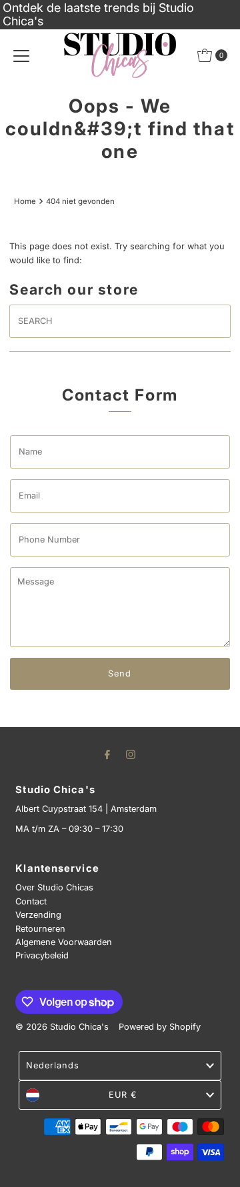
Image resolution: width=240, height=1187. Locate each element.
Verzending (38, 915)
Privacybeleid (42, 955)
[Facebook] (107, 753)
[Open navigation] (21, 55)
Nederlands (52, 1065)
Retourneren (40, 929)
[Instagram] (130, 753)
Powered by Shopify (160, 1027)
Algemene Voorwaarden (63, 942)
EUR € (123, 1095)
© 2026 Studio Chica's (62, 1027)
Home (25, 201)
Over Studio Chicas (54, 887)
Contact (31, 901)
